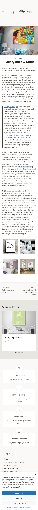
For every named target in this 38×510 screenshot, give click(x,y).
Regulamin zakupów (11, 468)
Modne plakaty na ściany (7, 289)
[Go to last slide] (5, 331)
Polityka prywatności (12, 507)
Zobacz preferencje (19, 503)
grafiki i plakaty (19, 58)
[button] (35, 474)
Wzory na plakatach (13, 337)
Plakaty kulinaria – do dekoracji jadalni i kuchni (29, 291)
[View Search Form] (35, 11)
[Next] (32, 331)
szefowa (8, 341)
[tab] (15, 352)
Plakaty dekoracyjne (11, 107)
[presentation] (19, 322)
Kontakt (6, 459)
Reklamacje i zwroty (10, 465)
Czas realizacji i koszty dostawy (14, 462)
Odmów (19, 498)
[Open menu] (3, 11)
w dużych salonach (24, 167)
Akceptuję (19, 493)
